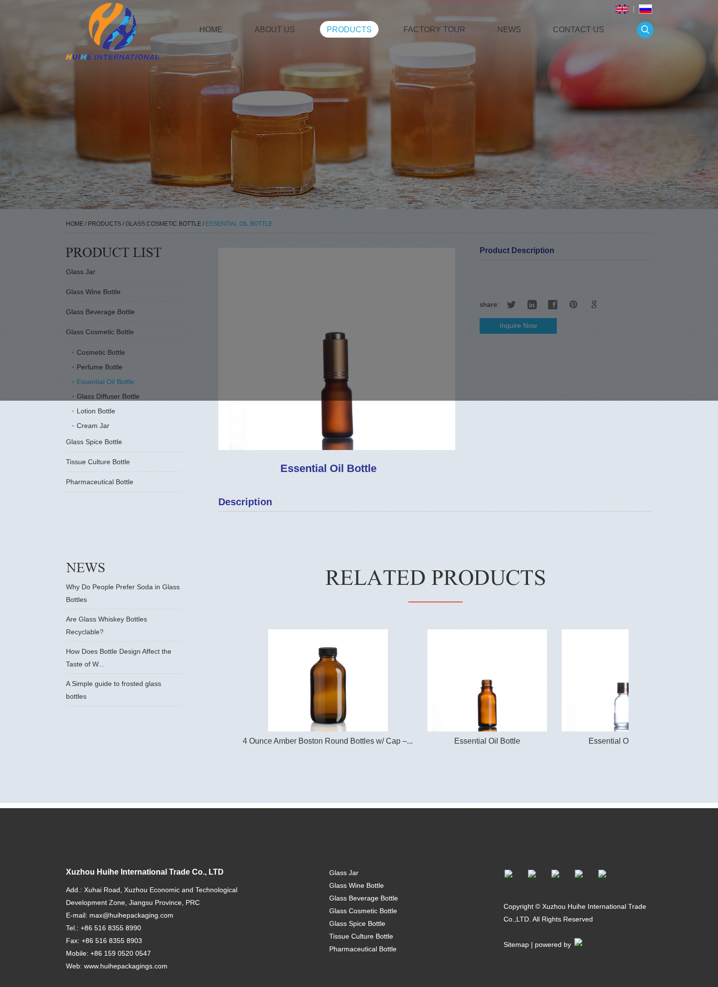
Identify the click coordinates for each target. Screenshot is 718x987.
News (509, 29)
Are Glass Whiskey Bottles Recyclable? (106, 625)
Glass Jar (344, 873)
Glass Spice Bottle (94, 442)
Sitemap (516, 944)
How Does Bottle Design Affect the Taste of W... (118, 657)
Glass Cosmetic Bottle (363, 911)
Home (211, 29)
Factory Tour (434, 29)
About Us (274, 29)
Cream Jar (93, 425)
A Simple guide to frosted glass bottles (113, 690)
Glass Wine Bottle (356, 885)
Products (349, 29)
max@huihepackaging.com (131, 915)
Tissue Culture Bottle (98, 462)
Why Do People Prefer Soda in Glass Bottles (123, 593)
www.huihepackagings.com (126, 966)
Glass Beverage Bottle (363, 898)
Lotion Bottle (96, 411)
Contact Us (578, 29)
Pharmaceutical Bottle (99, 482)
